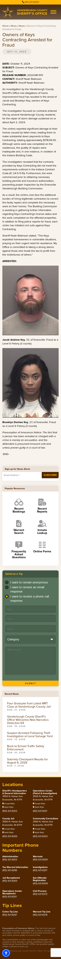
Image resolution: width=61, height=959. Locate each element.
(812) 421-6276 (40, 914)
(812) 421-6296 (9, 870)
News (14, 26)
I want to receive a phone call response (29, 598)
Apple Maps (9, 807)
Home (5, 26)
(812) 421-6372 (40, 894)
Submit (30, 683)
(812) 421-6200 (9, 836)
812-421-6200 (32, 2)
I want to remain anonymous (29, 582)
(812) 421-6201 (40, 811)
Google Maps (9, 803)
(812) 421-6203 (9, 811)
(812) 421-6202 (40, 836)
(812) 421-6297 (9, 914)
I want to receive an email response (27, 589)
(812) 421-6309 (40, 883)
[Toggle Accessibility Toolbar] (6, 953)
